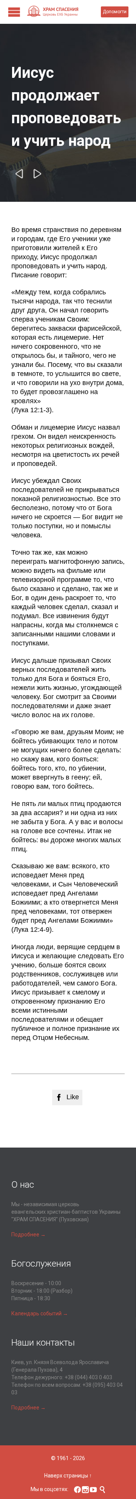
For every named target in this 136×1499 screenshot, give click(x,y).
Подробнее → (28, 1234)
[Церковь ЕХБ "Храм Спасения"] (63, 12)
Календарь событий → (39, 1313)
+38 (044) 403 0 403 (88, 1377)
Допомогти (115, 11)
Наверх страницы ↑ (68, 1476)
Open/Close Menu (14, 12)
